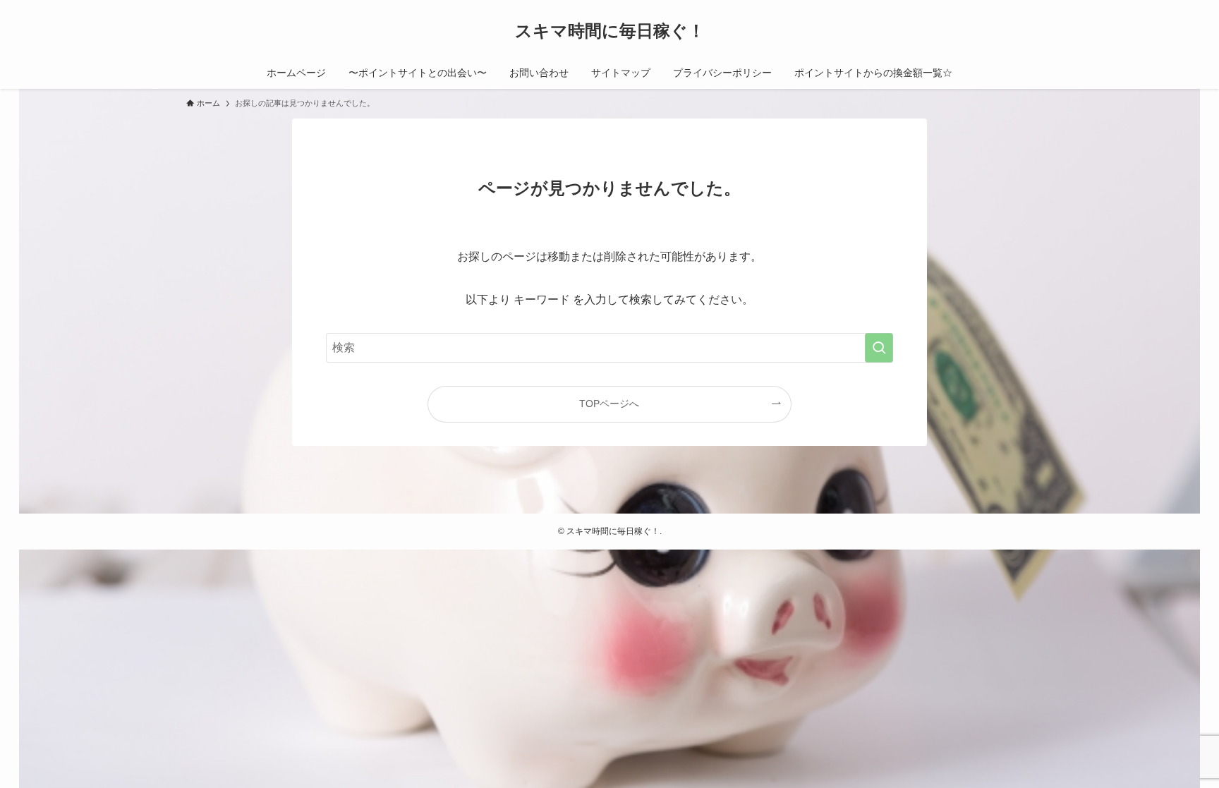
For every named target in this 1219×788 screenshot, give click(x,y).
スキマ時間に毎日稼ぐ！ (610, 31)
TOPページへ (609, 403)
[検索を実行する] (879, 348)
